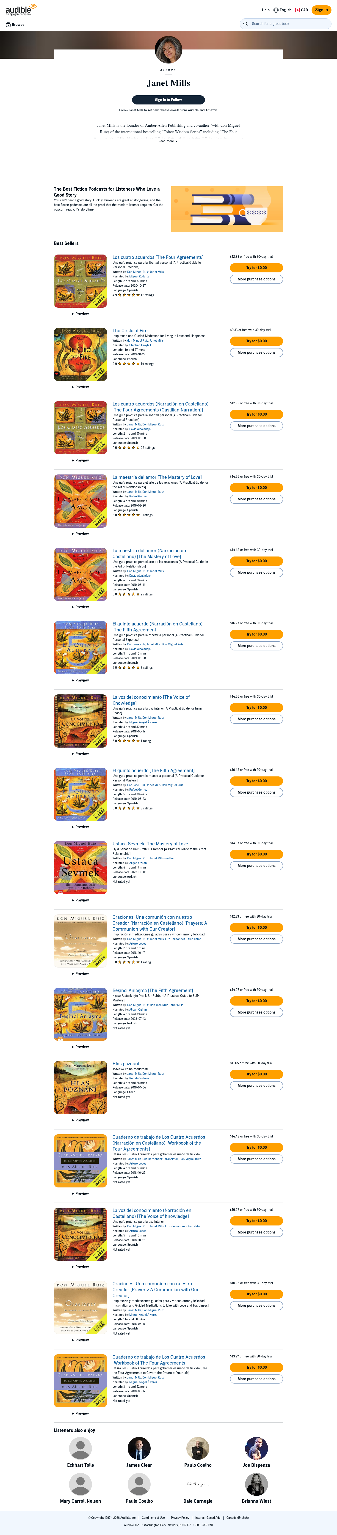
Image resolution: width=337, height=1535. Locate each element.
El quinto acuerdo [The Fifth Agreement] (154, 770)
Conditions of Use (154, 1518)
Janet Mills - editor (162, 858)
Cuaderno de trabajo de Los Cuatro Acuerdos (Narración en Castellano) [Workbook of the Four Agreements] (159, 1143)
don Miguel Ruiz (137, 341)
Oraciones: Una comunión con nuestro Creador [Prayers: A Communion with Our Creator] (156, 1290)
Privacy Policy (180, 1518)
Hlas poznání (126, 1064)
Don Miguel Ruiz (138, 272)
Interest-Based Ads (208, 1518)
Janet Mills (157, 272)
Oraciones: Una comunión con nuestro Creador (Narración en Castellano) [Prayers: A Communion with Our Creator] (160, 923)
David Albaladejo (140, 429)
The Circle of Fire (130, 331)
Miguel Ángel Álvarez (143, 722)
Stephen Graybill (140, 345)
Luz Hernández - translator (183, 939)
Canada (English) (238, 1518)
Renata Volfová (139, 1078)
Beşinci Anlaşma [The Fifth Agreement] (153, 990)
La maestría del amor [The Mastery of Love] (157, 477)
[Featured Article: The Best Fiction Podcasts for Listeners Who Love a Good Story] (227, 210)
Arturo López (137, 944)
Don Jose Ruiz (136, 644)
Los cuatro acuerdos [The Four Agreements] (158, 257)
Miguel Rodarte (139, 276)
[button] (168, 141)
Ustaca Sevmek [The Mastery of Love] (151, 844)
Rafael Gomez (138, 496)
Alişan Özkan (138, 863)
